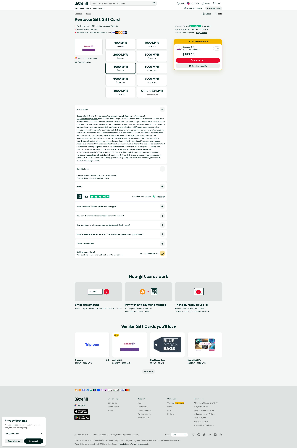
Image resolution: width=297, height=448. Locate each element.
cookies (14, 425)
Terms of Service (137, 444)
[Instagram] (198, 434)
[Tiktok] (204, 434)
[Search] (154, 3)
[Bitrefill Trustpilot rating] (99, 196)
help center (89, 255)
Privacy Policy (123, 444)
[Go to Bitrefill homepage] (81, 3)
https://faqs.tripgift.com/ (88, 160)
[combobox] (121, 3)
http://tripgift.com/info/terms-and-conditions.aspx (100, 152)
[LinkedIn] (215, 434)
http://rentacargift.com (112, 116)
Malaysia (78, 13)
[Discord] (221, 434)
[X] (193, 434)
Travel (88, 13)
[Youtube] (209, 434)
